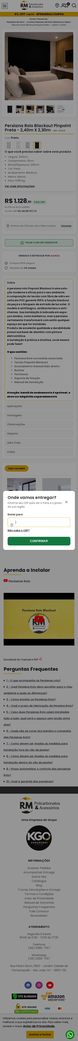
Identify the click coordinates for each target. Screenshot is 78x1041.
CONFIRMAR (39, 541)
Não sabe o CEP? (19, 530)
